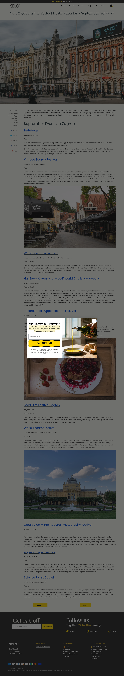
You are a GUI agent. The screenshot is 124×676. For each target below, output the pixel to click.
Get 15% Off (44, 343)
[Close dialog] (94, 321)
